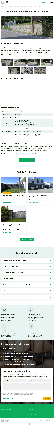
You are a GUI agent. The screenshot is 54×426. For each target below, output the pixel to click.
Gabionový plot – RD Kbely (11, 225)
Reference (9, 6)
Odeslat (47, 398)
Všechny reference (27, 239)
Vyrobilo (26, 424)
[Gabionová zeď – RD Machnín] (7, 62)
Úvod (2, 6)
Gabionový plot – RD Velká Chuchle (38, 196)
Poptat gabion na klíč (27, 160)
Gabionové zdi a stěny (20, 6)
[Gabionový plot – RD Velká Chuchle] (40, 185)
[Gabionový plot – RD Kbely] (13, 214)
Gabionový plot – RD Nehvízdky (13, 195)
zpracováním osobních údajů (26, 393)
